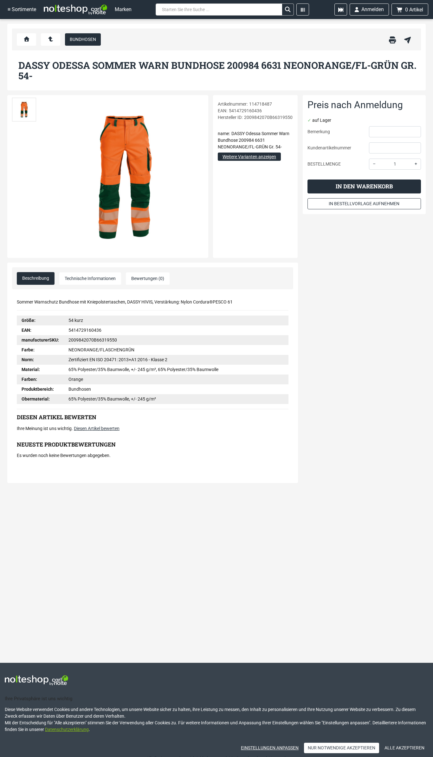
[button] (24, 110)
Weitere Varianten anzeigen (249, 156)
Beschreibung (35, 278)
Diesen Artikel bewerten (97, 428)
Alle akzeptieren (404, 747)
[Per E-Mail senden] (407, 39)
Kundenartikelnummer (329, 147)
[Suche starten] (288, 9)
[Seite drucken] (392, 39)
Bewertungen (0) (147, 278)
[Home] (75, 9)
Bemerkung (318, 131)
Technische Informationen (90, 278)
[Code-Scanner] (302, 9)
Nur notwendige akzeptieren (341, 747)
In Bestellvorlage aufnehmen (364, 203)
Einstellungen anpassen (270, 747)
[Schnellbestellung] (340, 9)
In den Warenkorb (364, 186)
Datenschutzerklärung (67, 729)
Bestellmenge (324, 163)
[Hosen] (50, 39)
